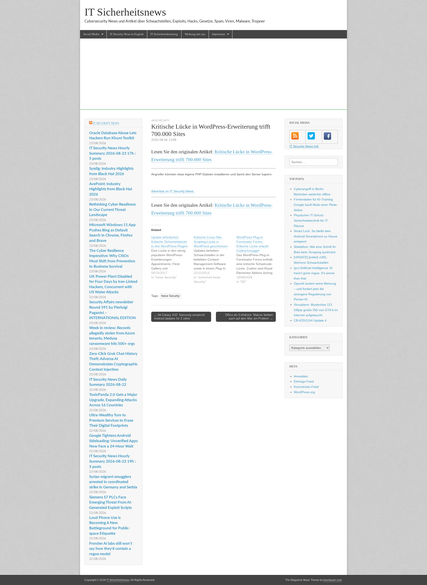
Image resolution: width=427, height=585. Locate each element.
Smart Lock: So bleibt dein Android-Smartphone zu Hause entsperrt (315, 236)
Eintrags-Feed (304, 381)
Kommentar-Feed (306, 387)
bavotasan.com (332, 580)
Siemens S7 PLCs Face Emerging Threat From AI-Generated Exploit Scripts (110, 502)
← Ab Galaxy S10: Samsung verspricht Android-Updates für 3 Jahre (179, 316)
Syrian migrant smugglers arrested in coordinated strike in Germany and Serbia (113, 482)
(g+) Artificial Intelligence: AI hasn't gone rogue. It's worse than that (314, 273)
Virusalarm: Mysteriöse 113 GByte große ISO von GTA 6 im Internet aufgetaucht (316, 310)
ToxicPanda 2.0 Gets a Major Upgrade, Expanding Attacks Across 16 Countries (113, 400)
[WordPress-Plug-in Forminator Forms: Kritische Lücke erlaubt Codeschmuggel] (257, 259)
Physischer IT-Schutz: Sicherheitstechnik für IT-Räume (311, 220)
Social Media (91, 34)
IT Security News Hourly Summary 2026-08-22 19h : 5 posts (112, 461)
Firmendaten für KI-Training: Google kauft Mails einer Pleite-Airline (316, 205)
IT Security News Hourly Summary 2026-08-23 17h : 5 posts (112, 153)
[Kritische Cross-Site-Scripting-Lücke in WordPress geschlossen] (215, 259)
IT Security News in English (127, 34)
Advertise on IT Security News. (172, 191)
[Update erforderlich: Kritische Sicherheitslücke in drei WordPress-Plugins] (172, 257)
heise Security (160, 120)
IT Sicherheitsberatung (164, 34)
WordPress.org (304, 392)
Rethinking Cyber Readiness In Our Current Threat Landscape (112, 209)
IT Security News (106, 123)
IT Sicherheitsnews (125, 12)
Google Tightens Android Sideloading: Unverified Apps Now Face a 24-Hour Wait (113, 441)
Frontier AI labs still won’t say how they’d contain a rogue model (110, 549)
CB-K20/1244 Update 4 (310, 320)
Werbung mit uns (195, 34)
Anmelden (301, 376)
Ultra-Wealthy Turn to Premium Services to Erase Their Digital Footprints (111, 420)
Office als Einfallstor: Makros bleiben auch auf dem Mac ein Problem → (249, 316)
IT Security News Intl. (304, 146)
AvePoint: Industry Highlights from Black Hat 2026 (110, 189)
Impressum (218, 34)
